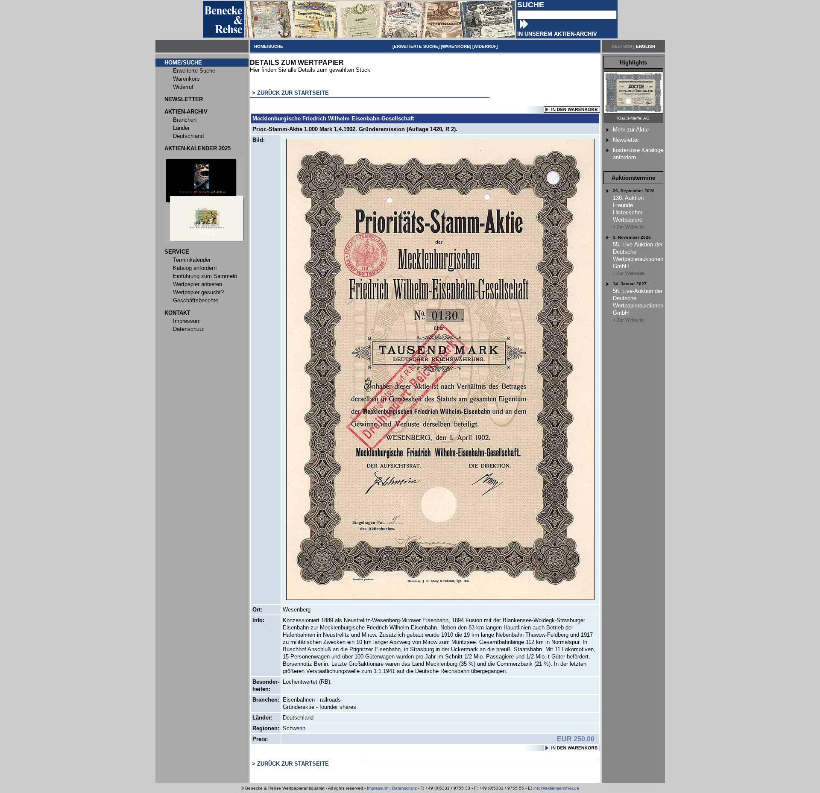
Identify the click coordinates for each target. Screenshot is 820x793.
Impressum (377, 788)
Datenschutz (404, 788)
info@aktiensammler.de (556, 788)
